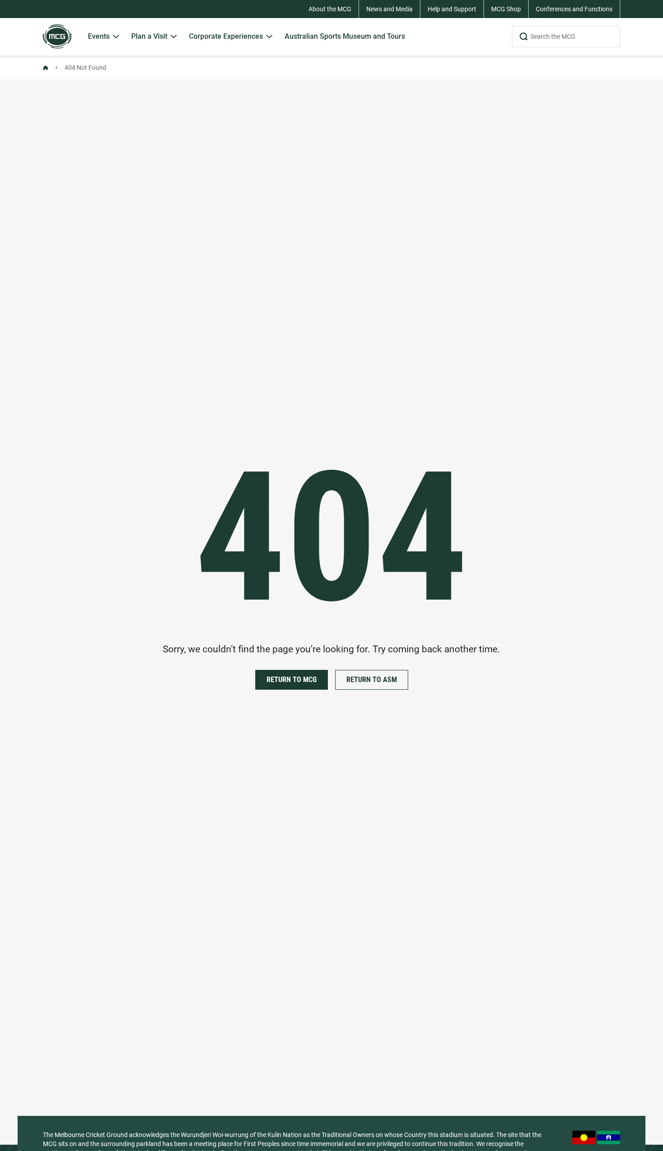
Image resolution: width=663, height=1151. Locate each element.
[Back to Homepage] (45, 67)
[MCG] (57, 36)
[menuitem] (104, 36)
